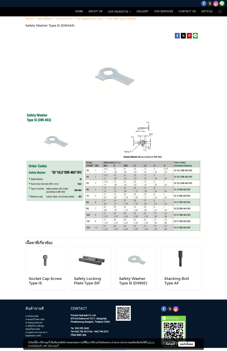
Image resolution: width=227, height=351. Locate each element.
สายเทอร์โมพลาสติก (35, 319)
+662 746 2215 (100, 331)
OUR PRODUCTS (118, 12)
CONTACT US (187, 11)
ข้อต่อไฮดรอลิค (32, 329)
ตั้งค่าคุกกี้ (170, 344)
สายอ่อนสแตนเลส (34, 322)
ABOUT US (95, 11)
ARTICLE (206, 11)
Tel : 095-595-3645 (80, 328)
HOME (79, 11)
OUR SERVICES (163, 11)
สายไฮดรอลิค (31, 316)
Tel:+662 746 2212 (80, 331)
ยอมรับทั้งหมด (186, 344)
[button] (220, 12)
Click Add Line (78, 334)
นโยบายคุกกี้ (53, 345)
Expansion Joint (33, 335)
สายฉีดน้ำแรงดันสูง (34, 326)
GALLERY (143, 11)
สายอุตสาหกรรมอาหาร (36, 332)
